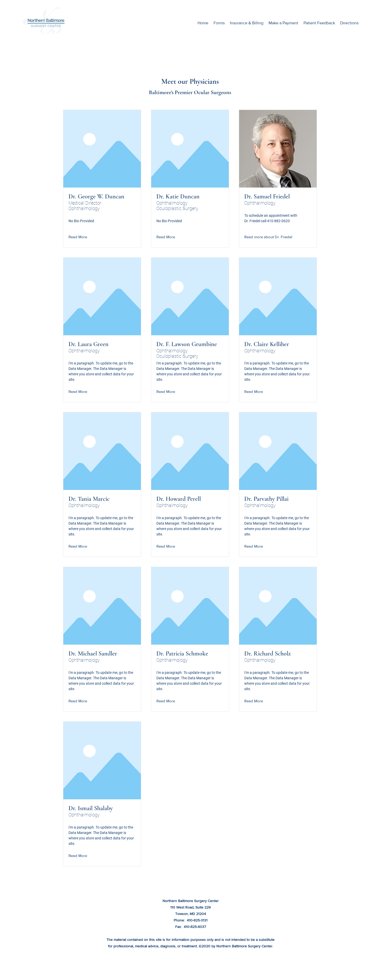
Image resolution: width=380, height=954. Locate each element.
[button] (93, 237)
